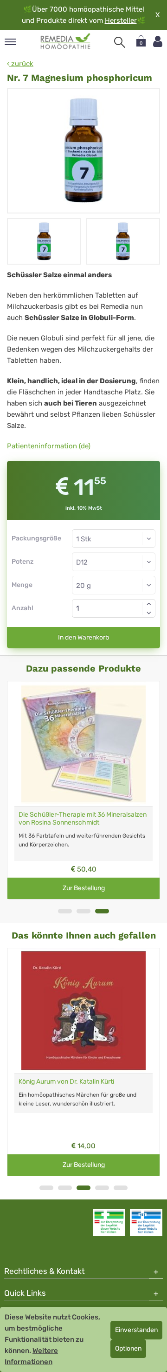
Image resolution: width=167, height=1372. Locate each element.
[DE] (65, 41)
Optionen (128, 1348)
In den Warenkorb (83, 637)
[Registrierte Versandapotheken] (109, 1222)
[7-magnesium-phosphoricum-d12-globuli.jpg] (83, 151)
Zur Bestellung (84, 888)
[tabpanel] (83, 790)
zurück (21, 64)
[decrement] (148, 613)
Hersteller (121, 20)
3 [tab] (102, 911)
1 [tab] (65, 911)
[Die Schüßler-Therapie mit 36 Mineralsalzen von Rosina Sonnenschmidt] (83, 743)
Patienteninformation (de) (48, 446)
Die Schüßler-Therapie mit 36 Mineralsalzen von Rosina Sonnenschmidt (83, 818)
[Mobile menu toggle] (10, 42)
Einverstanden (136, 1330)
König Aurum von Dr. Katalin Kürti (66, 1082)
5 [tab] (121, 1188)
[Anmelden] (157, 41)
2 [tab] (83, 911)
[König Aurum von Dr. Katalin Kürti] (83, 1010)
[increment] (148, 603)
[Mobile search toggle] (119, 42)
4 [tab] (102, 1188)
